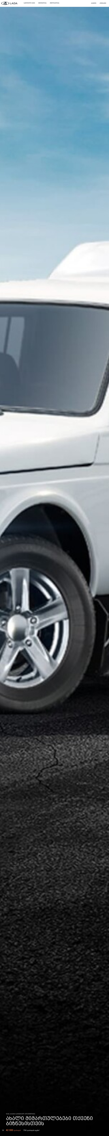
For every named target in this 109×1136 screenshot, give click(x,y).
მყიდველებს (42, 3)
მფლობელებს (54, 3)
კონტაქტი (103, 3)
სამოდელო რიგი (29, 3)
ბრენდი (93, 3)
